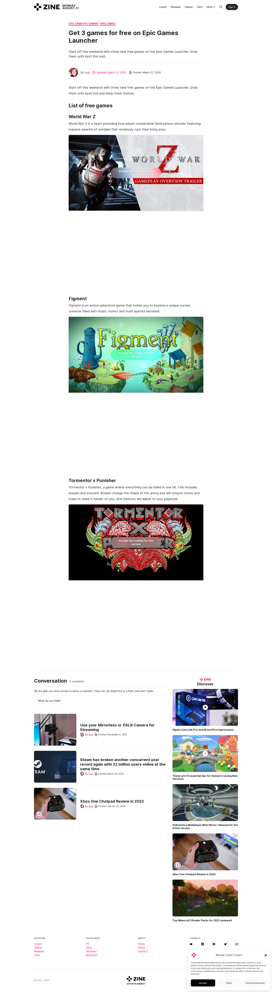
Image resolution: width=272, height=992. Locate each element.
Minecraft (91, 955)
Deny (229, 982)
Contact (143, 951)
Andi (87, 72)
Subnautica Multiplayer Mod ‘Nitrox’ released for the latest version (205, 826)
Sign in (231, 7)
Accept (203, 982)
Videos (189, 7)
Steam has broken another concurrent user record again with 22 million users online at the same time (122, 764)
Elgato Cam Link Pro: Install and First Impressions (203, 729)
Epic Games (76, 23)
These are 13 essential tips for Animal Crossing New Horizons (205, 777)
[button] (265, 955)
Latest (163, 7)
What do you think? (49, 700)
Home (141, 943)
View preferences (255, 982)
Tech (200, 7)
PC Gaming (91, 23)
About (141, 947)
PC (87, 943)
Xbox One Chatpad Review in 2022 (112, 801)
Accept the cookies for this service (136, 173)
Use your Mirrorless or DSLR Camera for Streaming (117, 727)
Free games (108, 23)
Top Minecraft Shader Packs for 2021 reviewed (202, 920)
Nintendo (91, 951)
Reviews (176, 7)
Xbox (89, 947)
